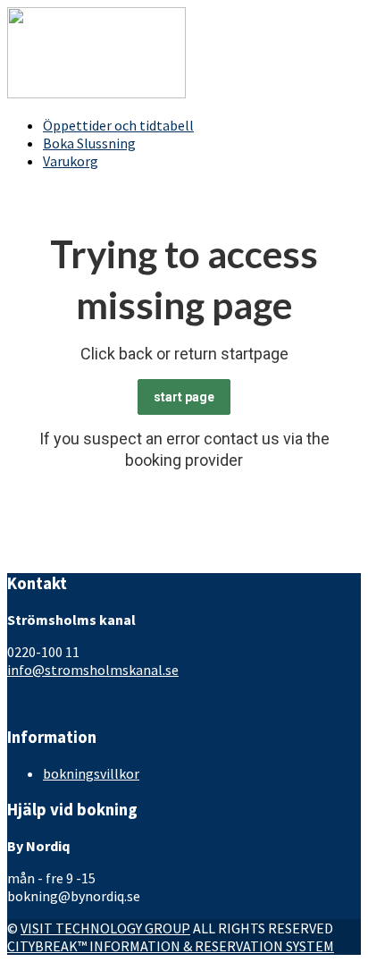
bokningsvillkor (91, 773)
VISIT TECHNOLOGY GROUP (105, 928)
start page (184, 397)
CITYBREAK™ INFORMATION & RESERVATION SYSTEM (170, 946)
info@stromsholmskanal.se (93, 670)
